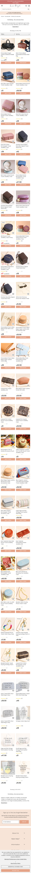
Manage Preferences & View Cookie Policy (16, 859)
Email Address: (7, 822)
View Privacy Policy (15, 863)
